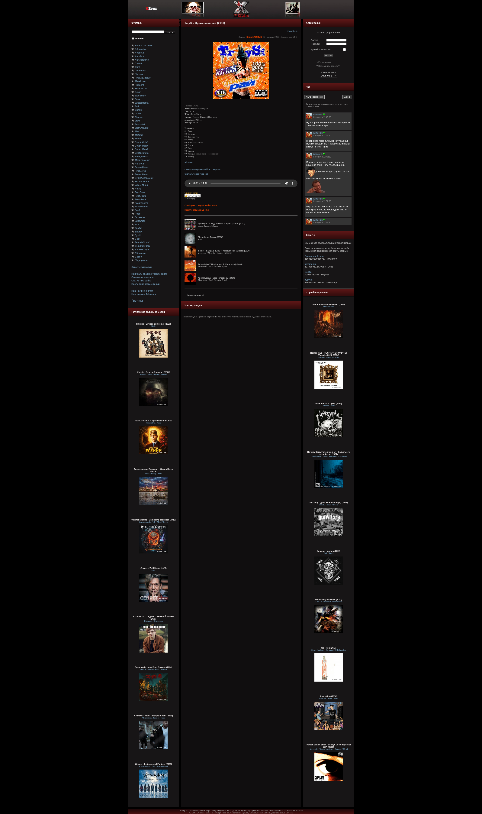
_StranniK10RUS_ (254, 37)
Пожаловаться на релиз (197, 210)
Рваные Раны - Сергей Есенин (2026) (153, 421)
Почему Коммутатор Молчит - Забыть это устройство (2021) (328, 453)
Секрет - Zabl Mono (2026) (153, 568)
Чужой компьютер (321, 49)
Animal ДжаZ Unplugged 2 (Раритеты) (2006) (220, 264)
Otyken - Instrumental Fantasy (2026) (153, 764)
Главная (139, 38)
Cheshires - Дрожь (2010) (210, 237)
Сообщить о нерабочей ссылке (201, 205)
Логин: (314, 40)
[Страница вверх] (180, 22)
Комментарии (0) (195, 295)
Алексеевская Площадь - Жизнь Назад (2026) (153, 470)
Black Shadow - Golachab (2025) (329, 304)
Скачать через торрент (196, 174)
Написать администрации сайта (149, 274)
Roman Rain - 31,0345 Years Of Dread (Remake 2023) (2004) (328, 354)
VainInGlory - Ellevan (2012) (328, 599)
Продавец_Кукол (314, 256)
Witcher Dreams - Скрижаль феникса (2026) (153, 520)
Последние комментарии (145, 284)
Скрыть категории (141, 267)
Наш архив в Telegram (143, 294)
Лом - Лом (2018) (328, 696)
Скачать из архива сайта (197, 169)
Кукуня (308, 280)
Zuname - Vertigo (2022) (328, 551)
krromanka (311, 264)
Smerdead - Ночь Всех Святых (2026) (153, 667)
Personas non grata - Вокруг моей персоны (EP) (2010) (329, 746)
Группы (137, 300)
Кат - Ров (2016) (328, 648)
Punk (290, 31)
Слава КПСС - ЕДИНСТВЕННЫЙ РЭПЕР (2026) (153, 617)
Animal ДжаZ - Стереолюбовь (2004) (216, 278)
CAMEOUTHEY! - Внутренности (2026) (153, 716)
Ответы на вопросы (142, 277)
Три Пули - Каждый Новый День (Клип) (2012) (221, 223)
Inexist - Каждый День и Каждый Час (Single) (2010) (224, 251)
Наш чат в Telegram (142, 291)
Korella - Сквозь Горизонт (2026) (153, 372)
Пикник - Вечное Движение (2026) (153, 324)
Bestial (308, 272)
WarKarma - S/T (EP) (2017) (328, 403)
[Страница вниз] (180, 25)
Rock (295, 31)
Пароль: (315, 44)
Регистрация (324, 62)
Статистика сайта (141, 280)
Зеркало (217, 169)
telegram (189, 162)
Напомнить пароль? (329, 66)
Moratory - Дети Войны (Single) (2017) (329, 502)
